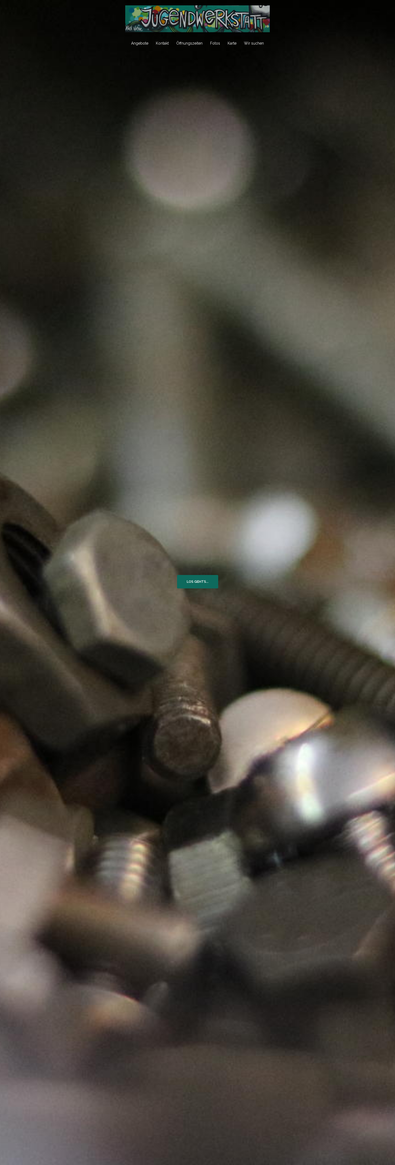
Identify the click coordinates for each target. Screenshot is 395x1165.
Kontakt (162, 43)
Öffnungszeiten (189, 43)
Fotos (215, 43)
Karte (232, 43)
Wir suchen (254, 43)
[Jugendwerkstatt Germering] (197, 20)
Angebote (139, 43)
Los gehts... (198, 582)
